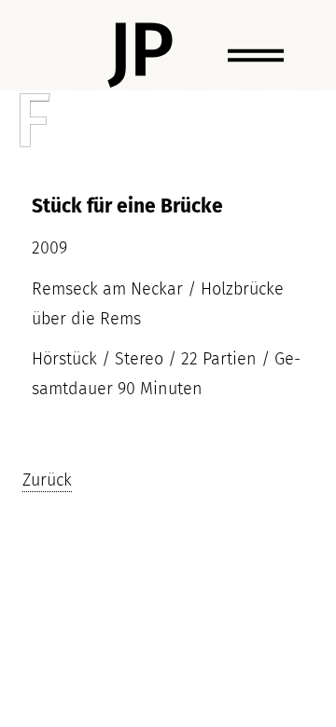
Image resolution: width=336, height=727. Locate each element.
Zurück (47, 479)
